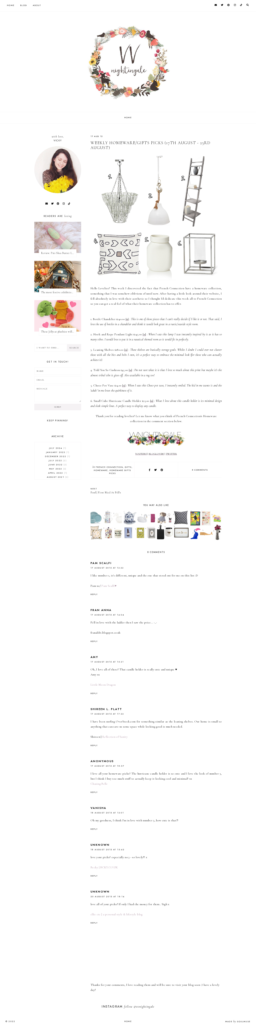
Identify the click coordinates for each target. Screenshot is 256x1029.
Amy (94, 657)
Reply (94, 594)
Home (10, 5)
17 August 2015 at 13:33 (107, 567)
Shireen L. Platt (106, 709)
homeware (101, 470)
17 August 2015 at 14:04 (107, 614)
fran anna (101, 610)
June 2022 (57, 464)
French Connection (109, 467)
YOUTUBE (141, 453)
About (37, 5)
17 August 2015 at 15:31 (107, 661)
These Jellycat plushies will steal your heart (58, 331)
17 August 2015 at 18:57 (107, 765)
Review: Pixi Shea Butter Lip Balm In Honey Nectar (58, 253)
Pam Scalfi (101, 563)
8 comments (200, 469)
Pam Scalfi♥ (109, 586)
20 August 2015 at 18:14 (107, 896)
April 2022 (57, 472)
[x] (127, 319)
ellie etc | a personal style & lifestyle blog (117, 914)
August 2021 (57, 477)
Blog (23, 5)
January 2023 (57, 452)
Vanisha (98, 808)
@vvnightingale (144, 1007)
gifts (128, 467)
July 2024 (57, 448)
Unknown (100, 845)
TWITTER (171, 453)
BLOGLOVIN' (156, 453)
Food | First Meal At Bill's (106, 490)
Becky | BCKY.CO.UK (104, 867)
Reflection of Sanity (115, 737)
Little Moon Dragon (103, 685)
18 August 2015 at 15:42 (107, 849)
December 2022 (57, 456)
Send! (57, 407)
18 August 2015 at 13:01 (107, 812)
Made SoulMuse (237, 1021)
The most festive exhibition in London (58, 292)
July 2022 (57, 460)
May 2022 (57, 468)
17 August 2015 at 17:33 (107, 713)
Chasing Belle (99, 784)
